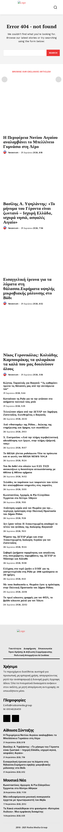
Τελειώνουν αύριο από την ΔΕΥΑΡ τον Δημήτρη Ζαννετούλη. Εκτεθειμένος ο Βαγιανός (30, 413)
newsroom (13, 152)
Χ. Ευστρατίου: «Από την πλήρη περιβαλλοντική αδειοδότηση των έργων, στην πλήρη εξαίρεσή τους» (30, 440)
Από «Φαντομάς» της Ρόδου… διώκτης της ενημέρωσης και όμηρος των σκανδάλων (27, 426)
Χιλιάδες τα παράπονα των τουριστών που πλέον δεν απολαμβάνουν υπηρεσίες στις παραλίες (30, 484)
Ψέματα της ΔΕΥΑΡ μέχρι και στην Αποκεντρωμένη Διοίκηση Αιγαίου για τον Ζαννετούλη (27, 539)
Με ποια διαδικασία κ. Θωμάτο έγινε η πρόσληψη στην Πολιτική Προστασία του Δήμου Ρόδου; (31, 586)
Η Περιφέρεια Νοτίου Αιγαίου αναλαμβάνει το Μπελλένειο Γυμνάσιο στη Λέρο (30, 142)
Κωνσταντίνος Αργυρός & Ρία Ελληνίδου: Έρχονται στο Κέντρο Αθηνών (26, 496)
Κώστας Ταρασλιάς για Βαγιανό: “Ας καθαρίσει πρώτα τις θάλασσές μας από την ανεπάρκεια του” (30, 385)
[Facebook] (6, 718)
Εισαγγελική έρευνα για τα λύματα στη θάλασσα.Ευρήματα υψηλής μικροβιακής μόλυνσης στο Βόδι (29, 288)
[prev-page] (4, 79)
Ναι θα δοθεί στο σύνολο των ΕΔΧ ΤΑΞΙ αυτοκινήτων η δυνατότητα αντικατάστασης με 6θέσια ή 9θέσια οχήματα (29, 469)
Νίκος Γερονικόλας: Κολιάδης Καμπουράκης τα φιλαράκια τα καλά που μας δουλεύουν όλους (30, 361)
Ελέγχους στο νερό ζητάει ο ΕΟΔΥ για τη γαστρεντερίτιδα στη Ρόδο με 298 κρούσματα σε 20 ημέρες (30, 571)
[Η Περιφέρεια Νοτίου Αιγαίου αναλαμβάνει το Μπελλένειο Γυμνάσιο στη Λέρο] (31, 112)
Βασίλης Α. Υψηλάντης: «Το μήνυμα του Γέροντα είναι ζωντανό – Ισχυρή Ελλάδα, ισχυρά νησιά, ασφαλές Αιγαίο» (29, 213)
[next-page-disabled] (58, 79)
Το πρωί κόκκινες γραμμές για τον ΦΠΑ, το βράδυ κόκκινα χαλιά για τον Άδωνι (28, 599)
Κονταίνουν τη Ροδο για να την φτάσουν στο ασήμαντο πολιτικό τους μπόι (27, 400)
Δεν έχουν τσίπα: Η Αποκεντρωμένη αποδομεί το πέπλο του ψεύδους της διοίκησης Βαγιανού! (30, 525)
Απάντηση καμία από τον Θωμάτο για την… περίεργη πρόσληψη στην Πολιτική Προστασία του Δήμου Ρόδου (29, 511)
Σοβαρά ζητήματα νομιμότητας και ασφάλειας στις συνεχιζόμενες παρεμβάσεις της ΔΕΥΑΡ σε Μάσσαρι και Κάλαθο (29, 555)
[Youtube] (15, 718)
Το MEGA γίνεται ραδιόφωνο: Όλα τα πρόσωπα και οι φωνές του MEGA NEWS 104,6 (30, 455)
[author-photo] (5, 152)
